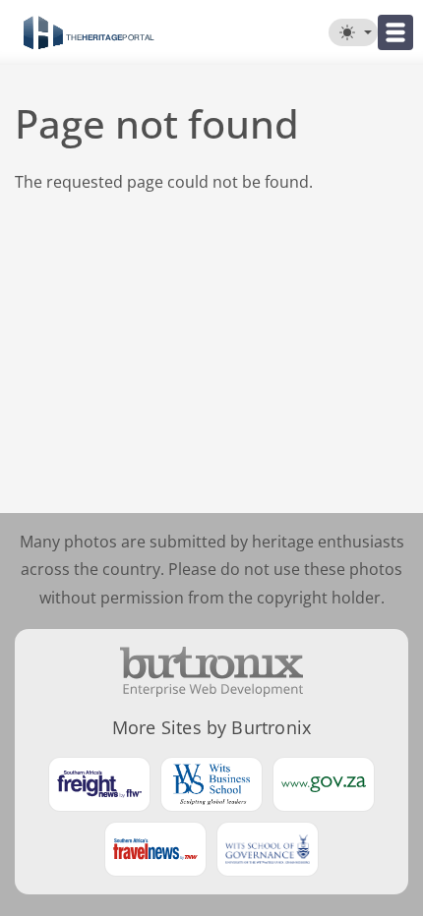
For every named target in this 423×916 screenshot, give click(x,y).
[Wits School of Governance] (267, 849)
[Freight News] (99, 784)
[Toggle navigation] (395, 32)
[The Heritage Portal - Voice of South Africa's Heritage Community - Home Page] (88, 32)
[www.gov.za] (323, 784)
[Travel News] (155, 849)
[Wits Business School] (211, 784)
